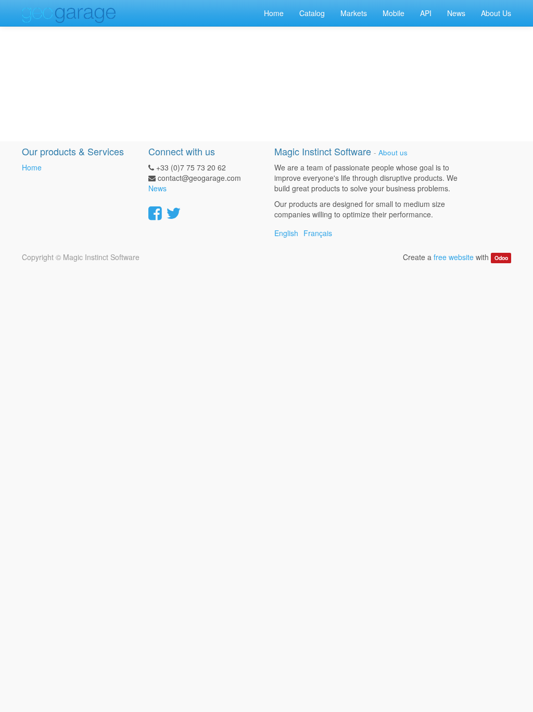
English (286, 233)
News (157, 188)
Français (317, 233)
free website (454, 257)
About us (393, 152)
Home (32, 167)
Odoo (501, 258)
